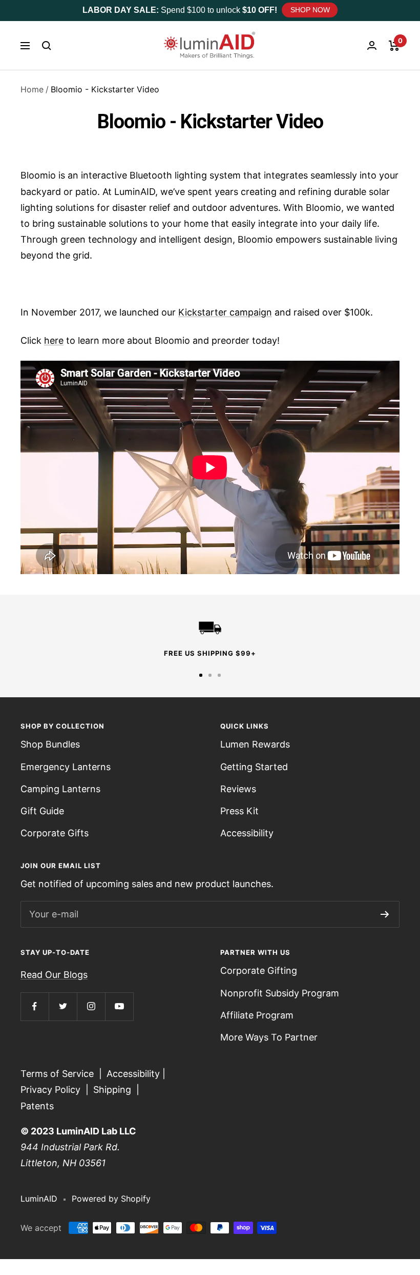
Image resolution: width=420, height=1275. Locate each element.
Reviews (238, 788)
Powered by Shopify (111, 1198)
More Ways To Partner (269, 1037)
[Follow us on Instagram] (91, 1006)
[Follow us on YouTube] (119, 1006)
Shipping (112, 1089)
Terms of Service (57, 1073)
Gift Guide (42, 811)
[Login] (371, 45)
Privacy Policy (50, 1089)
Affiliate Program (256, 1015)
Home (32, 89)
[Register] (385, 914)
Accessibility (247, 833)
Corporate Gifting (258, 970)
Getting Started (254, 766)
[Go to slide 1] (200, 675)
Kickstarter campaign (225, 312)
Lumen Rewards (255, 744)
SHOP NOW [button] (310, 10)
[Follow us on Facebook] (34, 1006)
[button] (46, 45)
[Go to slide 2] (210, 675)
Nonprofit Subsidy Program (279, 993)
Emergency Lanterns (65, 766)
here (54, 340)
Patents (37, 1106)
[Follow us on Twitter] (63, 1006)
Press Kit (239, 811)
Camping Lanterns (60, 788)
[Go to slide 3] (219, 675)
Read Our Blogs (54, 974)
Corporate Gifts (54, 833)
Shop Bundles (50, 744)
